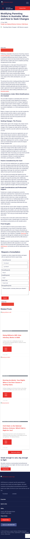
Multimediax (7, 534)
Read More (6, 349)
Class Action (4, 516)
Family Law (4, 24)
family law (23, 233)
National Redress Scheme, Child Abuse (17, 24)
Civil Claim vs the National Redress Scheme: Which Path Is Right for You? (14, 428)
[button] (2, 50)
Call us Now (8, 7)
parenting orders (5, 91)
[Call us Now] (3, 8)
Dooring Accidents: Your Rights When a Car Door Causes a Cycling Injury (14, 382)
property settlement (5, 55)
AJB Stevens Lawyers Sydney (10, 531)
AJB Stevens (4, 246)
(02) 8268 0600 (9, 8)
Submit (5, 298)
